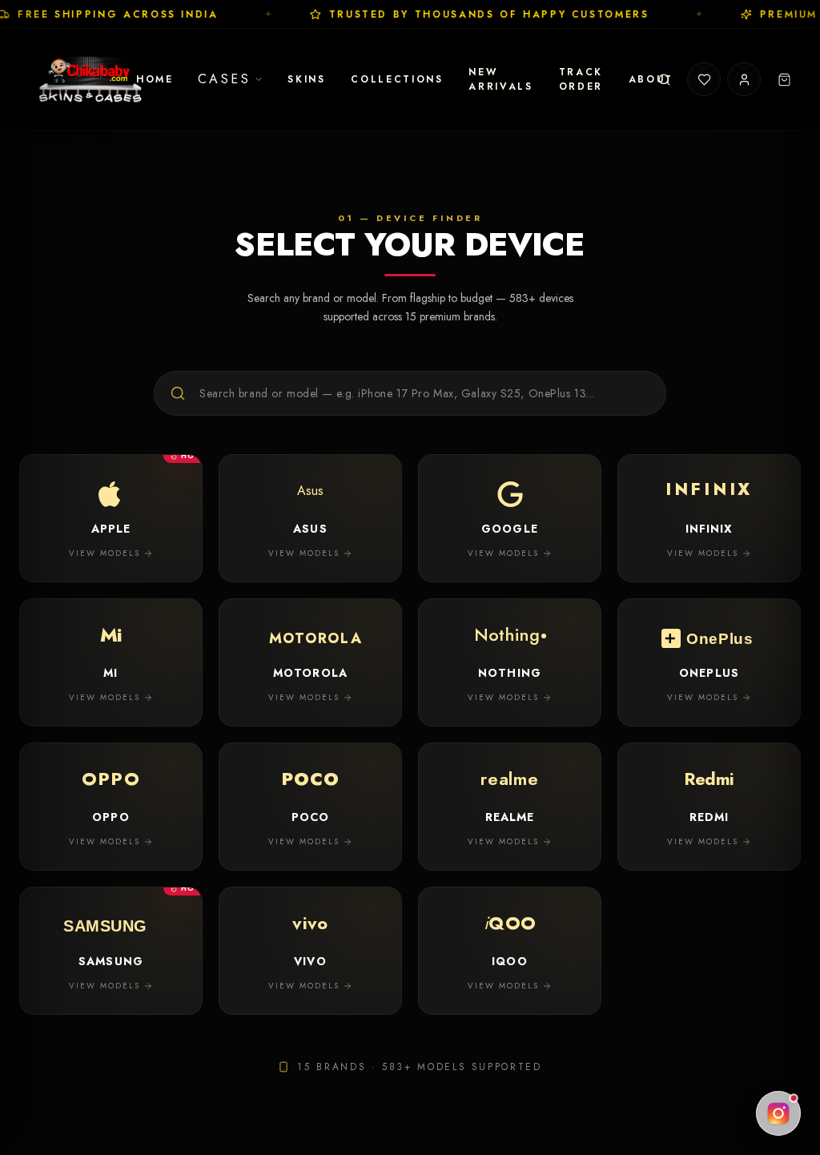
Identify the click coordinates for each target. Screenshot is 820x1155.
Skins (306, 79)
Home (155, 79)
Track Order (581, 79)
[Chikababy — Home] (91, 79)
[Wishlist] (704, 79)
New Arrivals (500, 79)
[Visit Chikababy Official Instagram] (778, 1113)
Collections (397, 79)
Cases (224, 79)
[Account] (744, 79)
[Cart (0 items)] (784, 79)
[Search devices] (664, 79)
